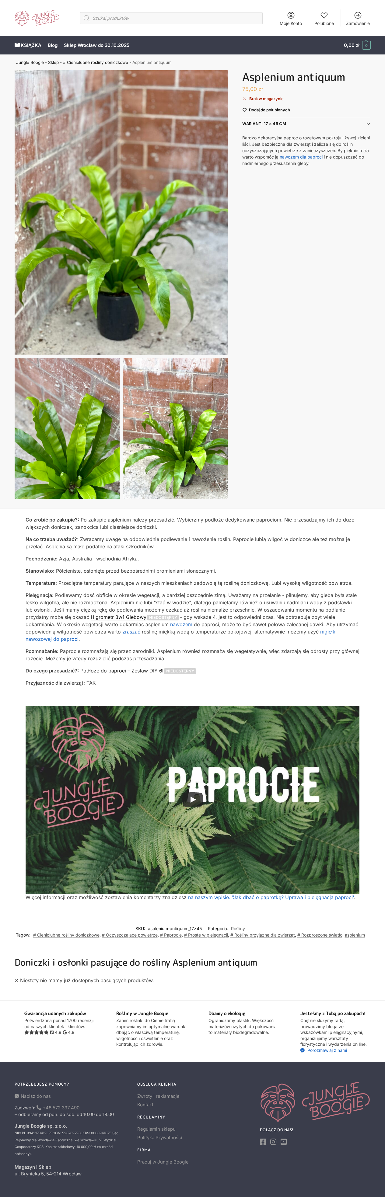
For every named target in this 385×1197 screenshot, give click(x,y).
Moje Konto (291, 23)
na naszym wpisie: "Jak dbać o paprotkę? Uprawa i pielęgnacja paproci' (271, 897)
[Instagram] (273, 1142)
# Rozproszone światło (319, 934)
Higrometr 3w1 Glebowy (118, 617)
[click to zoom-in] (121, 212)
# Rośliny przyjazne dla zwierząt (262, 934)
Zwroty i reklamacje (158, 1096)
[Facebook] (263, 1142)
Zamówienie (358, 23)
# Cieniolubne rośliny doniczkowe (95, 62)
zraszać (131, 632)
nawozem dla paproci (301, 156)
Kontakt (145, 1105)
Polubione (324, 23)
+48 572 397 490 (61, 1108)
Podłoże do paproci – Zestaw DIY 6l (121, 671)
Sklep (53, 62)
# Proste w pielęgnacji (206, 934)
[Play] (192, 799)
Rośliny (238, 928)
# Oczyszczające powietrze (130, 934)
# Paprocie (171, 934)
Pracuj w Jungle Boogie (163, 1162)
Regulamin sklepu (156, 1129)
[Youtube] (284, 1142)
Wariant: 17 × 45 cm (264, 123)
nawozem (181, 624)
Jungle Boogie (30, 62)
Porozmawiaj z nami (326, 1050)
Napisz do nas (36, 1096)
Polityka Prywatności (159, 1137)
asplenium (355, 934)
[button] (357, 45)
